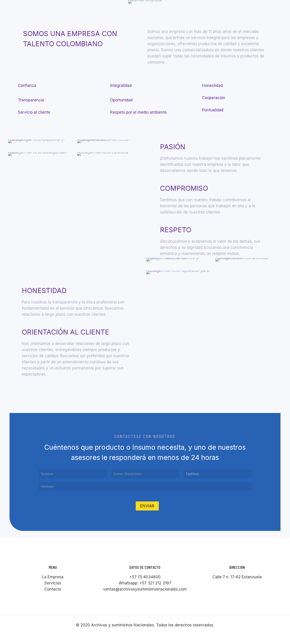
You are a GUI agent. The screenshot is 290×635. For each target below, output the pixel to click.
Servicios (52, 583)
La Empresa (52, 577)
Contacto (52, 589)
